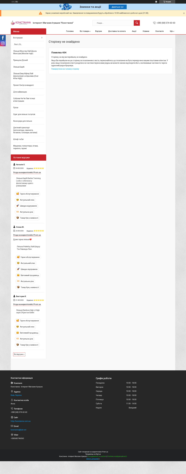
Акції (134, 31)
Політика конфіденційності (117, 456)
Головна (70, 31)
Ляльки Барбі (18, 67)
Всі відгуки (18, 354)
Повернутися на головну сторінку (65, 69)
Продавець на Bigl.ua (93, 454)
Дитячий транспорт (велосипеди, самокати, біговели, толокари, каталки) (25, 130)
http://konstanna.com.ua (20, 421)
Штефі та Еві (18, 139)
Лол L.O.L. (17, 44)
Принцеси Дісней (20, 60)
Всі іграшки (18, 38)
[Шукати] (137, 23)
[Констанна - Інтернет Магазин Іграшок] (21, 23)
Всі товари (84, 31)
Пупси (15, 108)
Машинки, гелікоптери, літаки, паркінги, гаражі (25, 147)
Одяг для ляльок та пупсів (24, 114)
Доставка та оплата (117, 31)
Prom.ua (105, 452)
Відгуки (98, 31)
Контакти (160, 31)
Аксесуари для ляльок (22, 121)
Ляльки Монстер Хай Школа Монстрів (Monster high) (25, 52)
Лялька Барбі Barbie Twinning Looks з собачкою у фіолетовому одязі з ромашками (28, 182)
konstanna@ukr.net (18, 430)
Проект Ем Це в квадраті (23, 85)
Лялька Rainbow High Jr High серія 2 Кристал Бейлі (28, 311)
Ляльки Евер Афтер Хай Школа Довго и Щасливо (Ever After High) (25, 75)
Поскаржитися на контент (97, 456)
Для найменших (20, 92)
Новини (146, 31)
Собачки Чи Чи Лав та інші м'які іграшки (24, 99)
